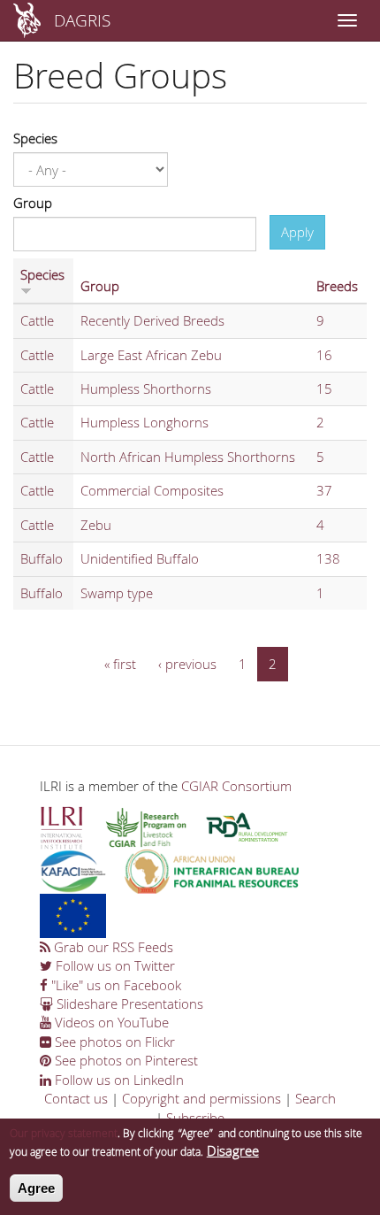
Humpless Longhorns (144, 422)
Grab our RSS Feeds (111, 947)
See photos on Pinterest (124, 1060)
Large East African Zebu (151, 355)
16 (324, 355)
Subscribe (195, 1118)
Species (35, 138)
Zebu (95, 525)
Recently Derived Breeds (152, 320)
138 (328, 558)
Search (315, 1098)
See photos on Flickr (113, 1041)
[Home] (27, 20)
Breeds (337, 286)
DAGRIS (82, 20)
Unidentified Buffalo (139, 558)
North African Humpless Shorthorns (187, 456)
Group (32, 202)
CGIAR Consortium (236, 786)
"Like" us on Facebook (114, 985)
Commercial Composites (152, 490)
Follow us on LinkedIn (117, 1079)
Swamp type (116, 593)
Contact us (76, 1098)
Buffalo (41, 558)
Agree (36, 1188)
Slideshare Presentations (128, 1003)
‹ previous (187, 664)
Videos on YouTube (110, 1022)
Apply (297, 232)
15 (324, 388)
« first (120, 664)
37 (324, 490)
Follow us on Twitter (113, 965)
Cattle (37, 320)
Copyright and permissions (201, 1098)
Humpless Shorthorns (145, 388)
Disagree (233, 1150)
